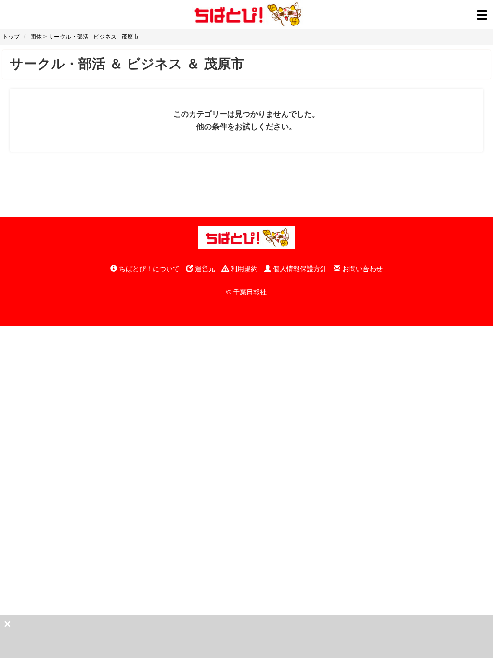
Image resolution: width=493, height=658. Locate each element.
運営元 (204, 269)
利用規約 (243, 269)
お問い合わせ (361, 269)
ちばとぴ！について (148, 269)
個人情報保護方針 (299, 269)
